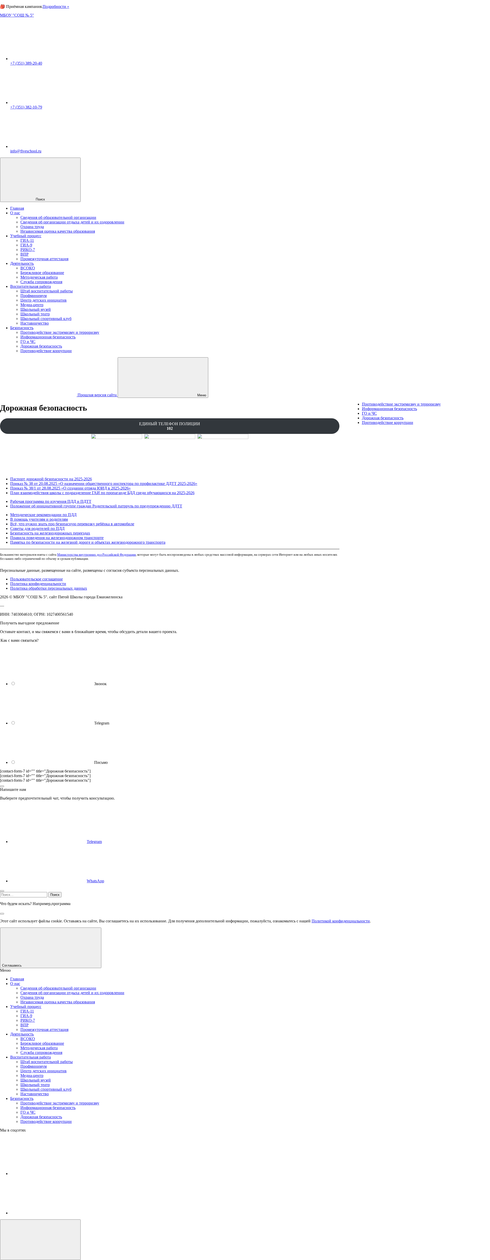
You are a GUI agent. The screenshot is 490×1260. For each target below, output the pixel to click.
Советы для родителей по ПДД (37, 528)
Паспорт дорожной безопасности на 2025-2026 (51, 479)
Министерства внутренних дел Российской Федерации (96, 554)
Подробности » (56, 6)
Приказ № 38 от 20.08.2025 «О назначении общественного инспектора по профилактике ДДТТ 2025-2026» (103, 483)
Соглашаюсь (12, 965)
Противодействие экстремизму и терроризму (401, 404)
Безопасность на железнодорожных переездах (50, 533)
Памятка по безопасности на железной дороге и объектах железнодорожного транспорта (87, 542)
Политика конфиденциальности (38, 583)
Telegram (94, 841)
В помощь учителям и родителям (39, 519)
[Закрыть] (2, 786)
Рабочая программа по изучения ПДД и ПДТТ (50, 501)
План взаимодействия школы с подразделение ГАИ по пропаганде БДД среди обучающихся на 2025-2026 (102, 493)
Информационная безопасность (389, 409)
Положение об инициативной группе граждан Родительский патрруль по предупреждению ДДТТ (96, 506)
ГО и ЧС (369, 413)
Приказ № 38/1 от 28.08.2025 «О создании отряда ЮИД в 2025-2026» (70, 488)
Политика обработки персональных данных (48, 588)
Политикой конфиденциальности (341, 921)
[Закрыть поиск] (2, 913)
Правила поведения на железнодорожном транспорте (57, 538)
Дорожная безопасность (382, 418)
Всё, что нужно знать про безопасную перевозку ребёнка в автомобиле (72, 524)
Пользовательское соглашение (36, 579)
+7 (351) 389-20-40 (26, 63)
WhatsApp (95, 881)
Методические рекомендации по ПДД (43, 515)
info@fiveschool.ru (25, 151)
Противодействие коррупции (387, 422)
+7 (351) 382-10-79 (26, 107)
